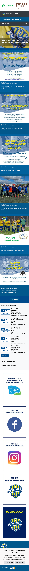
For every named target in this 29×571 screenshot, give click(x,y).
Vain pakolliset (20, 562)
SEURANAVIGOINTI (17, 13)
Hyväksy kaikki (9, 562)
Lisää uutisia (14, 299)
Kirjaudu (5, 23)
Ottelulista (5, 356)
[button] (2, 37)
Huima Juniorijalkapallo (15, 19)
